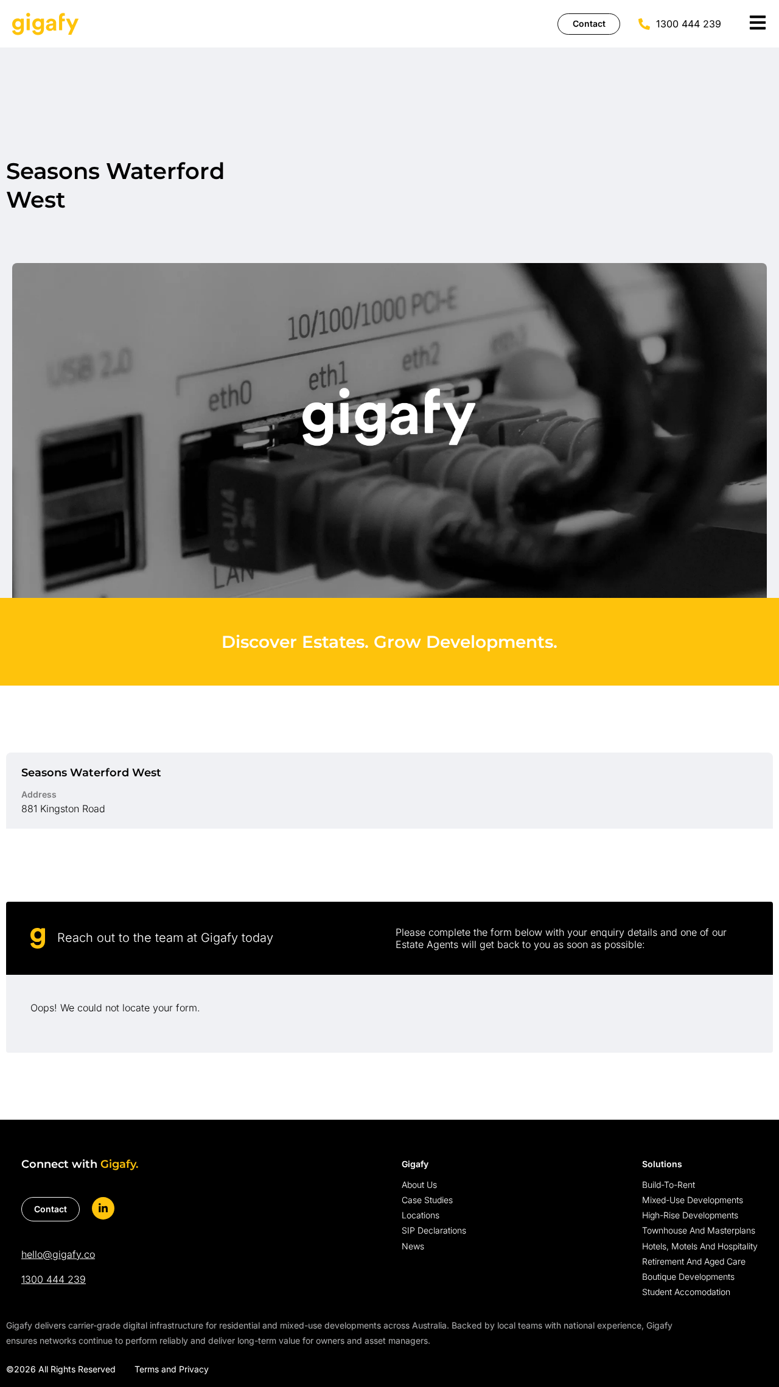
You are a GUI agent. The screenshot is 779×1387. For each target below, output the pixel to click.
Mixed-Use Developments (692, 1200)
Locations (420, 1215)
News (413, 1246)
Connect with (79, 1164)
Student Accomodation (686, 1292)
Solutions (662, 1164)
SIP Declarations (434, 1230)
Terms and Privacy (171, 1369)
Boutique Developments (688, 1276)
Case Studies (427, 1200)
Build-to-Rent (668, 1184)
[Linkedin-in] (103, 1208)
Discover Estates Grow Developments (389, 641)
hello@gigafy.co (58, 1254)
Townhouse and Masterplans (698, 1230)
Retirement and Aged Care (694, 1261)
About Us (419, 1184)
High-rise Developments (690, 1215)
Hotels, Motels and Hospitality (700, 1246)
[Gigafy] (45, 23)
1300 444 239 (53, 1279)
